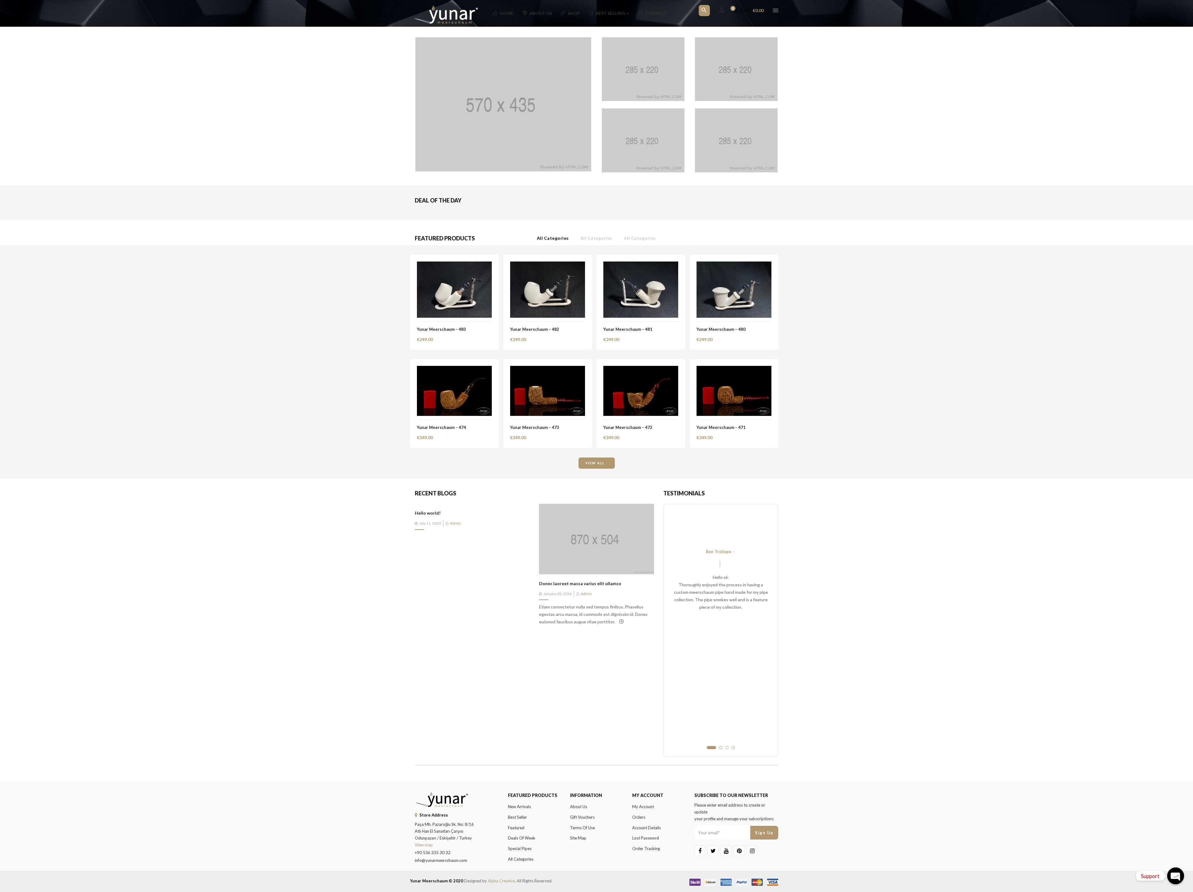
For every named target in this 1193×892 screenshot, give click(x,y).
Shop (574, 13)
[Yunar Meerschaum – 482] (547, 265)
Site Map (578, 837)
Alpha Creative (501, 880)
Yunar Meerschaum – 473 (534, 427)
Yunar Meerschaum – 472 (627, 427)
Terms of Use (582, 827)
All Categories (553, 238)
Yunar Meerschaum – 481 (627, 329)
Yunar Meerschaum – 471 (721, 427)
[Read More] (621, 621)
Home (507, 13)
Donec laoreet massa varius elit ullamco (580, 583)
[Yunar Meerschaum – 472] (640, 369)
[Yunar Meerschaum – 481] (640, 265)
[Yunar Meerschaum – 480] (734, 265)
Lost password (645, 837)
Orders (638, 817)
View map (424, 844)
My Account (643, 806)
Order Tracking (646, 848)
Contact (656, 13)
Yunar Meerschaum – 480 (721, 329)
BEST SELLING (611, 13)
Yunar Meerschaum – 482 (534, 329)
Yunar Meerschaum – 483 (441, 329)
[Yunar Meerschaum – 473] (547, 369)
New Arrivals (519, 806)
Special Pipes (520, 848)
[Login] (721, 10)
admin (455, 523)
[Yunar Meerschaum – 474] (454, 369)
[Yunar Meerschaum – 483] (454, 265)
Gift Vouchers (582, 817)
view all (595, 463)
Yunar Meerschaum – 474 (441, 427)
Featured (516, 827)
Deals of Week (521, 837)
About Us (540, 13)
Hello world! (428, 513)
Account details (646, 827)
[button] (750, 10)
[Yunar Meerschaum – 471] (734, 369)
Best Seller (517, 817)
